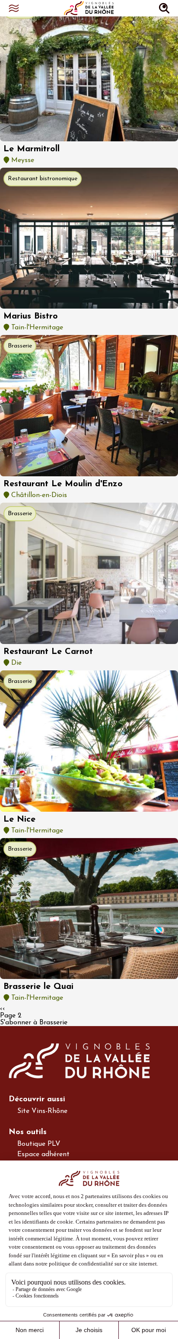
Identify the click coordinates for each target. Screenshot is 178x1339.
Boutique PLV (38, 1144)
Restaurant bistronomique (42, 178)
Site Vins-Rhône (42, 1111)
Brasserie (20, 346)
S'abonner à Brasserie (33, 1022)
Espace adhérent (43, 1154)
